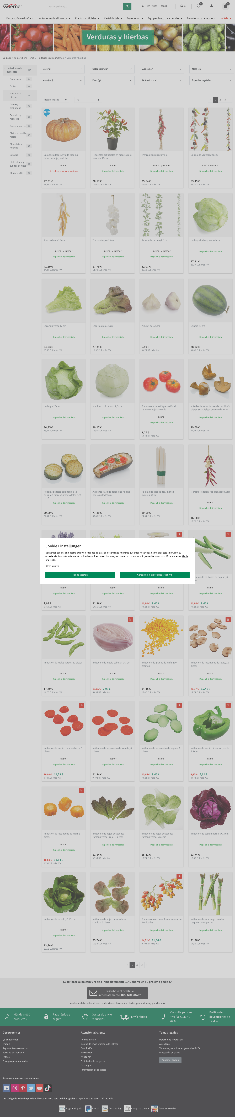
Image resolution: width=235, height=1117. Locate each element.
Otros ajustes (52, 566)
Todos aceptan (80, 575)
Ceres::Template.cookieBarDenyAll (155, 575)
